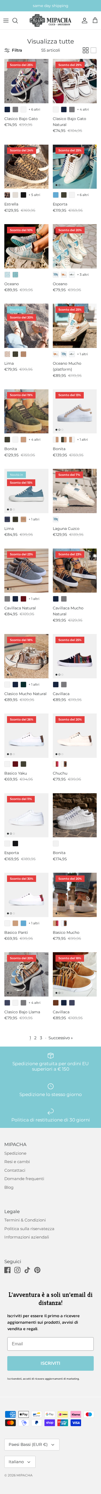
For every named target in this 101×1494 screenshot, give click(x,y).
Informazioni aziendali (26, 1237)
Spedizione (15, 1153)
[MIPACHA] (50, 20)
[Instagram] (17, 1270)
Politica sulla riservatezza (29, 1228)
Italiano (16, 1461)
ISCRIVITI (50, 1363)
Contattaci (14, 1170)
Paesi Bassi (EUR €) (28, 1444)
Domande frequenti (24, 1178)
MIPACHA (24, 1475)
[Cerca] (18, 20)
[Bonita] (75, 815)
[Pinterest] (37, 1270)
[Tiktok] (27, 1270)
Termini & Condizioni (25, 1220)
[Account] (83, 20)
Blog (8, 1187)
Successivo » (60, 1037)
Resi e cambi (17, 1161)
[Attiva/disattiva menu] (6, 20)
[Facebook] (7, 1270)
